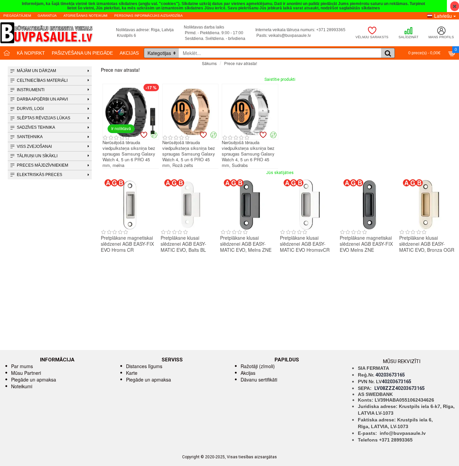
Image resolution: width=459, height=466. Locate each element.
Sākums (209, 63)
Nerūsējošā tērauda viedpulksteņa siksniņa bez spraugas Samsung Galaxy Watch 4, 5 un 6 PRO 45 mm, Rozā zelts (188, 154)
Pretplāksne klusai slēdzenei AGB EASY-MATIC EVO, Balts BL (183, 244)
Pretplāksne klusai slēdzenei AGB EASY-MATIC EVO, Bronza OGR (426, 244)
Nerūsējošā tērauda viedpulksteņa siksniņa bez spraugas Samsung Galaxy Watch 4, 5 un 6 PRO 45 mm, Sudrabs (248, 154)
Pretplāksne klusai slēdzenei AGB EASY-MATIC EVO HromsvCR (305, 244)
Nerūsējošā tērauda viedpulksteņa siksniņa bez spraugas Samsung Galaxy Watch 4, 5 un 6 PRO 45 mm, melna (128, 154)
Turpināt (451, 75)
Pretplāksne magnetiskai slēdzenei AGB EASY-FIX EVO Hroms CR (127, 244)
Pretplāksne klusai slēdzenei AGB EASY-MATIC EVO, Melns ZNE (246, 244)
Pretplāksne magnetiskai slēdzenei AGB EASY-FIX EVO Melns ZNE (366, 244)
